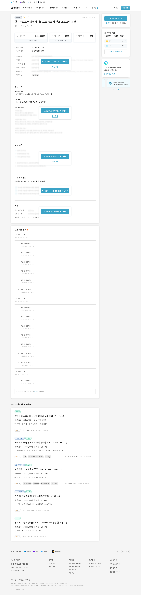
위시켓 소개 (51, 564)
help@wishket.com (17, 570)
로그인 (36, 391)
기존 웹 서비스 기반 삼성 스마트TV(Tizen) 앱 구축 (37, 496)
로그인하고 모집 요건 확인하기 (55, 156)
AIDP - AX (47, 551)
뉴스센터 (112, 560)
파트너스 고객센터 (94, 567)
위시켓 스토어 (114, 564)
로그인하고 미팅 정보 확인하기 (55, 211)
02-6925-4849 (19, 563)
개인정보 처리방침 (24, 580)
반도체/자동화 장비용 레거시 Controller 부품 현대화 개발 (41, 522)
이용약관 (13, 580)
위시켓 (29, 551)
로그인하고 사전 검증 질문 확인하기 (55, 191)
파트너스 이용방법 (74, 567)
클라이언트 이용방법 (75, 564)
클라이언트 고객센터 (95, 564)
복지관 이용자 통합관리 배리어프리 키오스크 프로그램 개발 (41, 442)
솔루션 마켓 (113, 568)
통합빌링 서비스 (115, 572)
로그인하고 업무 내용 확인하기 (55, 111)
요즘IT (37, 551)
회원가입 (55, 67)
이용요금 (71, 573)
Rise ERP (58, 551)
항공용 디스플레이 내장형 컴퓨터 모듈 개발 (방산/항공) (39, 416)
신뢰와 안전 (51, 567)
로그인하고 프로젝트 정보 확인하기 (55, 61)
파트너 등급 (72, 570)
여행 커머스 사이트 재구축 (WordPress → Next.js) (38, 469)
